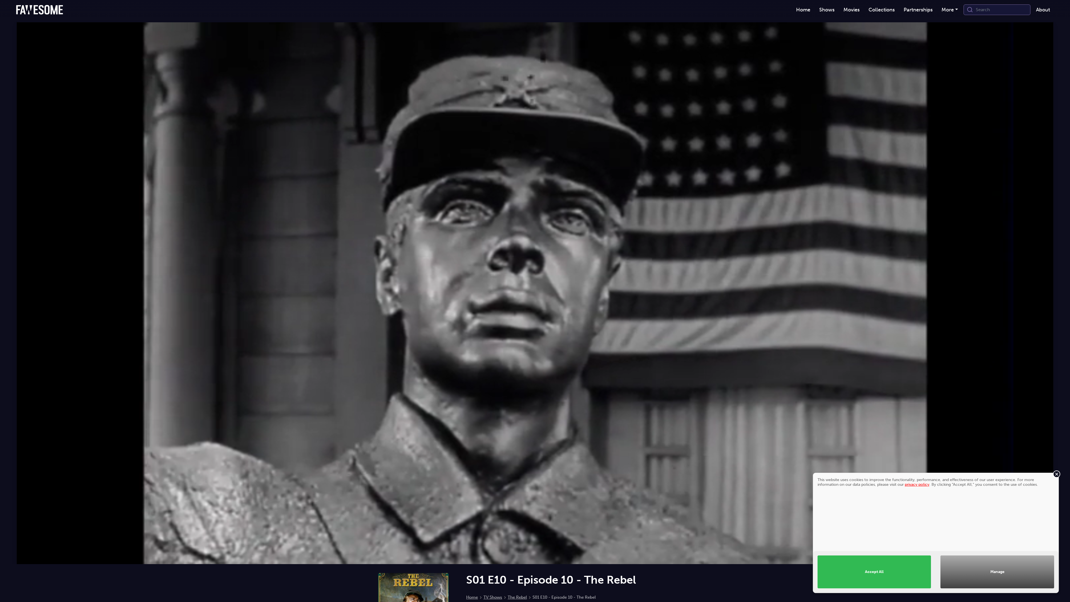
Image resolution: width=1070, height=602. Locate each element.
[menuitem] (803, 10)
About (1043, 10)
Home (472, 597)
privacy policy (917, 484)
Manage (997, 571)
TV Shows (492, 597)
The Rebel (517, 597)
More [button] (948, 10)
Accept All (874, 571)
